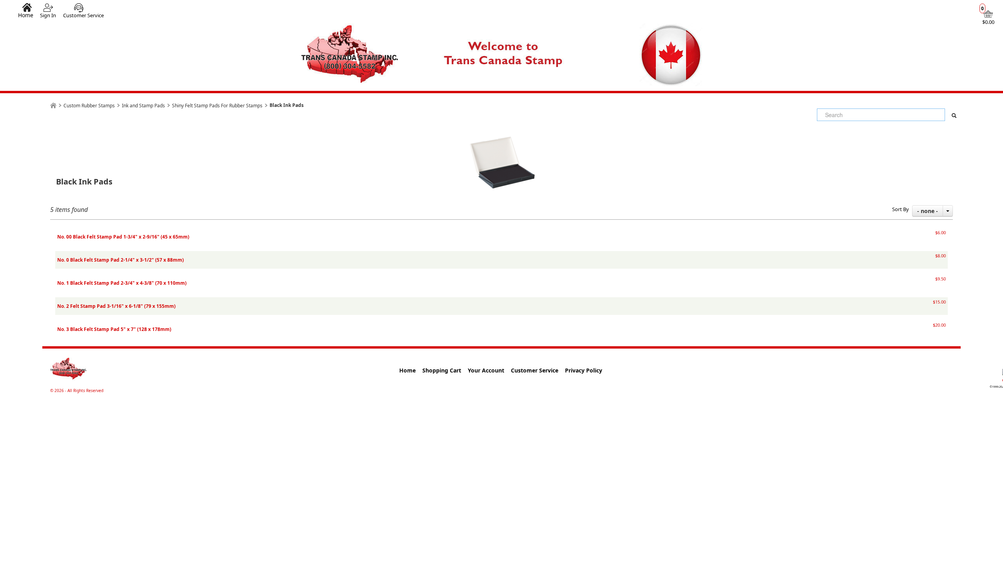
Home (25, 14)
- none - (927, 211)
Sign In (48, 15)
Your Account (486, 370)
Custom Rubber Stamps (89, 105)
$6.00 (940, 232)
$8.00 (940, 255)
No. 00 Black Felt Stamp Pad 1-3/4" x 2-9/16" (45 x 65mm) (123, 236)
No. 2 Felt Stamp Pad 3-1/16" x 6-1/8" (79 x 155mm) (116, 306)
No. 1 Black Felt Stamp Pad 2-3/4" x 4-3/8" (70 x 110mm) (121, 283)
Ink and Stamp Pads (143, 105)
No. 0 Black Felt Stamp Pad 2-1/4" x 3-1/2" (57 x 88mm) (120, 260)
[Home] (53, 105)
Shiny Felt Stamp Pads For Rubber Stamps (217, 105)
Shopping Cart (441, 370)
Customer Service (83, 15)
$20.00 (939, 325)
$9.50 (940, 279)
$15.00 (939, 302)
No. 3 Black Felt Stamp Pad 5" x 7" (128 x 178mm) (114, 329)
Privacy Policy (583, 370)
